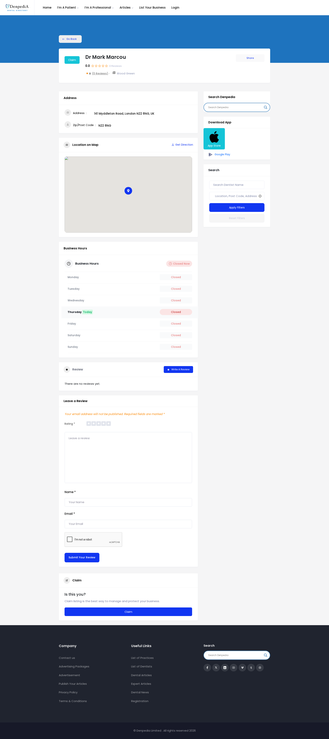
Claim (72, 60)
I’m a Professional (98, 8)
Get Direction (184, 145)
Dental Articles (141, 675)
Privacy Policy (68, 692)
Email (70, 514)
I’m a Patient (66, 8)
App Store (214, 146)
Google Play (222, 154)
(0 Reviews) (100, 73)
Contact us (67, 658)
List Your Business (152, 8)
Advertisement (69, 675)
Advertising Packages (74, 666)
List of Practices (142, 658)
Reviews (115, 66)
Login (175, 8)
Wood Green (126, 73)
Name (70, 492)
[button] (128, 191)
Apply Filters (237, 207)
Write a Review (180, 369)
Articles (125, 8)
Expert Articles (141, 684)
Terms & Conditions (73, 701)
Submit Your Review (82, 557)
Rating (70, 424)
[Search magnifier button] (265, 107)
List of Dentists (141, 666)
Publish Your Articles (73, 684)
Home (47, 8)
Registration (140, 701)
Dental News (140, 692)
